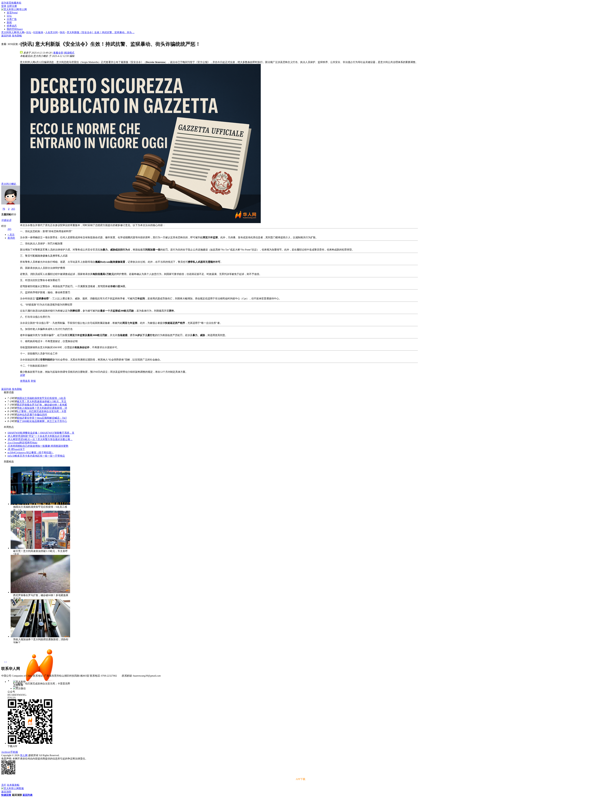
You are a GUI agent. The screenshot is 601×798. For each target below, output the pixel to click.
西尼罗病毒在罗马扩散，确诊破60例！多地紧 (42, 404)
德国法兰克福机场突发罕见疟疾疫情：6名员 (41, 398)
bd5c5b (11, 455)
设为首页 (6, 2)
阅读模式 (69, 52)
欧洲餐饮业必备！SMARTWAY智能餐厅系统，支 (47, 432)
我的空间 (15, 29)
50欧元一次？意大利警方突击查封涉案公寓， (48, 439)
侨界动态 (12, 25)
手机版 (14, 752)
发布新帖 (17, 35)
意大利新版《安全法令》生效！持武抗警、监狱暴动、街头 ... (100, 32)
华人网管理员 (15, 436)
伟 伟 (10, 449)
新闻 (9, 22)
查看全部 (58, 52)
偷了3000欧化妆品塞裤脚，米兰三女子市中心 (42, 421)
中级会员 (6, 220)
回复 (22, 375)
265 (13, 209)
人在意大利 (51, 32)
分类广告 (12, 19)
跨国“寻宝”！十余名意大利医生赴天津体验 (46, 436)
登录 (3, 6)
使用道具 (25, 381)
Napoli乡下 (19, 449)
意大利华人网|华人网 (12, 32)
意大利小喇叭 (8, 184)
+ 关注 (11, 234)
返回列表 (6, 35)
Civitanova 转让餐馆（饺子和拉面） (34, 452)
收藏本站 (16, 2)
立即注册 (12, 6)
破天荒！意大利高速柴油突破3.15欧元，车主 (41, 401)
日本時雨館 (14, 446)
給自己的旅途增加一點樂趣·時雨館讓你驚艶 (44, 446)
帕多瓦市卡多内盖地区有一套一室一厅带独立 (40, 455)
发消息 (11, 238)
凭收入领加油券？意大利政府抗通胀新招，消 (42, 408)
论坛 (9, 16)
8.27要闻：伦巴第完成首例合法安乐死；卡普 (41, 411)
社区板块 (38, 32)
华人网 (24, 755)
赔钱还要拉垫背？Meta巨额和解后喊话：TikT (42, 418)
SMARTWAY (14, 432)
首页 (12, 12)
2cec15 (11, 442)
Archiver (5, 752)
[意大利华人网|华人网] (14, 9)
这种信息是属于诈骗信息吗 (32, 414)
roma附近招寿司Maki (26, 442)
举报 (33, 381)
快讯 (62, 32)
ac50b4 (11, 452)
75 (4, 209)
